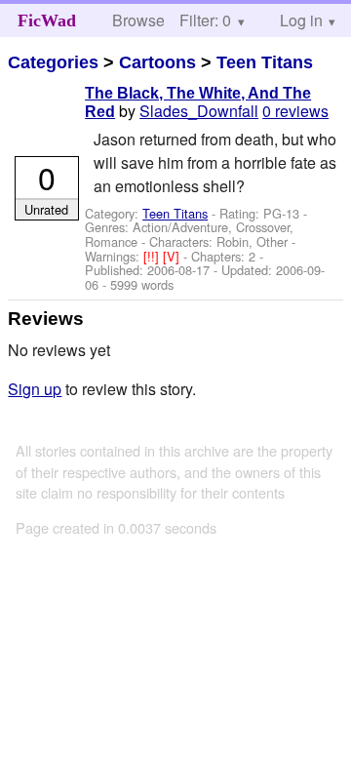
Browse (138, 20)
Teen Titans (264, 62)
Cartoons (157, 62)
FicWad (47, 20)
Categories (53, 62)
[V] (173, 256)
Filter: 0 (205, 20)
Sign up (34, 389)
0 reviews (295, 111)
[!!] (153, 256)
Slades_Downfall (198, 111)
